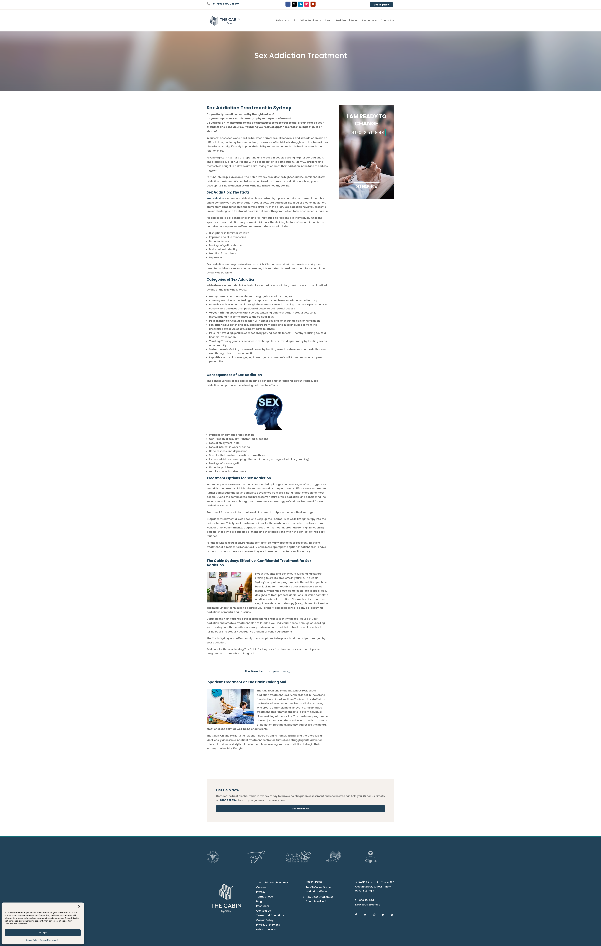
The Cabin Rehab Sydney (272, 883)
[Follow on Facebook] (287, 4)
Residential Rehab (347, 20)
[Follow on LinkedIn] (300, 4)
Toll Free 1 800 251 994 (225, 3)
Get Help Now (381, 4)
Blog (259, 901)
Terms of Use (264, 897)
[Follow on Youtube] (313, 4)
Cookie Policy (32, 940)
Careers (261, 887)
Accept (43, 932)
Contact (385, 20)
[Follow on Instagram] (306, 4)
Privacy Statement (49, 940)
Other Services (309, 20)
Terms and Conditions (270, 915)
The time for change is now (265, 671)
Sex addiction (215, 198)
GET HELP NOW (367, 186)
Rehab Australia (286, 20)
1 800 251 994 (366, 900)
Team (328, 20)
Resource (368, 20)
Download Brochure (367, 904)
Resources (263, 906)
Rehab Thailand (266, 929)
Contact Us (263, 911)
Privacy (260, 892)
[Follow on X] (294, 4)
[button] (79, 906)
